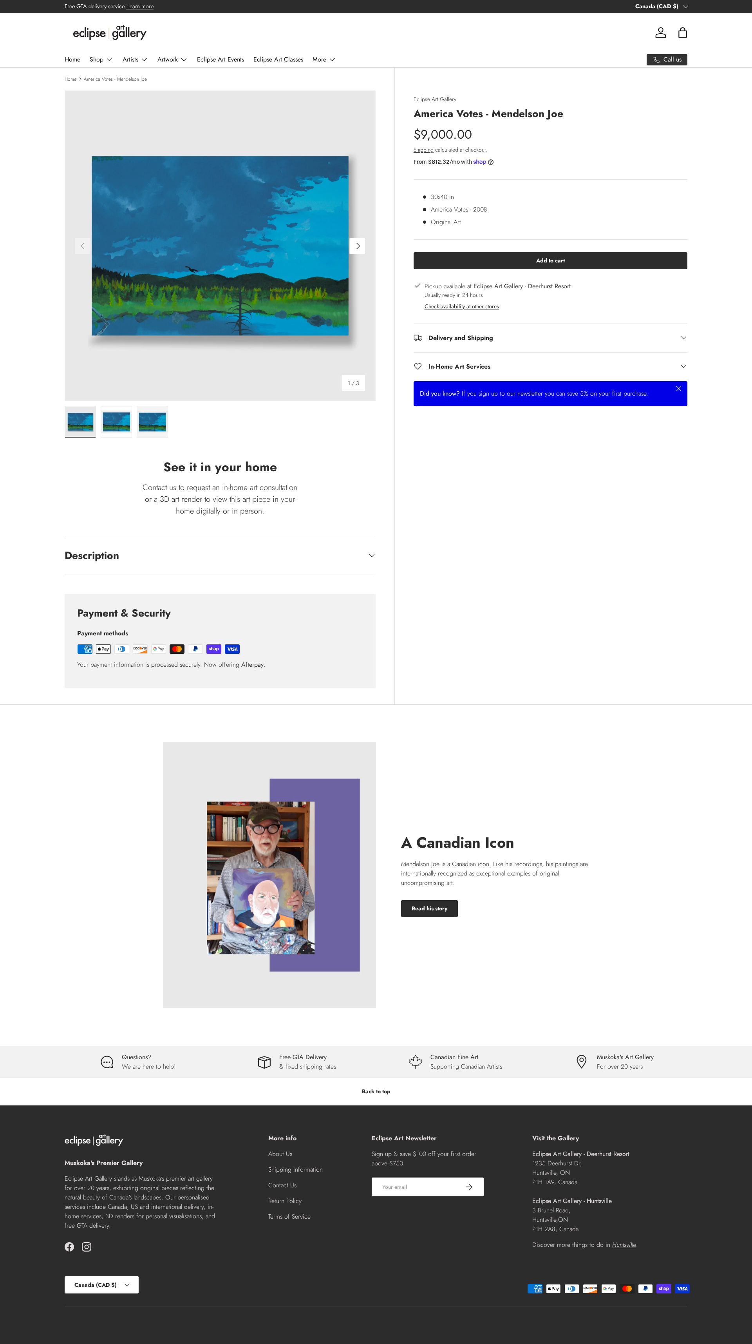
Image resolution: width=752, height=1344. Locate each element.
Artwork (167, 59)
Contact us (159, 487)
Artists (130, 59)
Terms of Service (289, 1216)
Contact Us (282, 1185)
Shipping (424, 149)
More (319, 59)
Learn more (140, 6)
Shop (96, 59)
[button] (682, 32)
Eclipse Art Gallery (435, 99)
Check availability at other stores (462, 306)
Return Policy (285, 1200)
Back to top (376, 1091)
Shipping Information (295, 1169)
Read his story (429, 908)
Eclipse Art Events (220, 59)
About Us (280, 1153)
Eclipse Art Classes (278, 59)
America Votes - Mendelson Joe (115, 79)
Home (72, 59)
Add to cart (550, 260)
